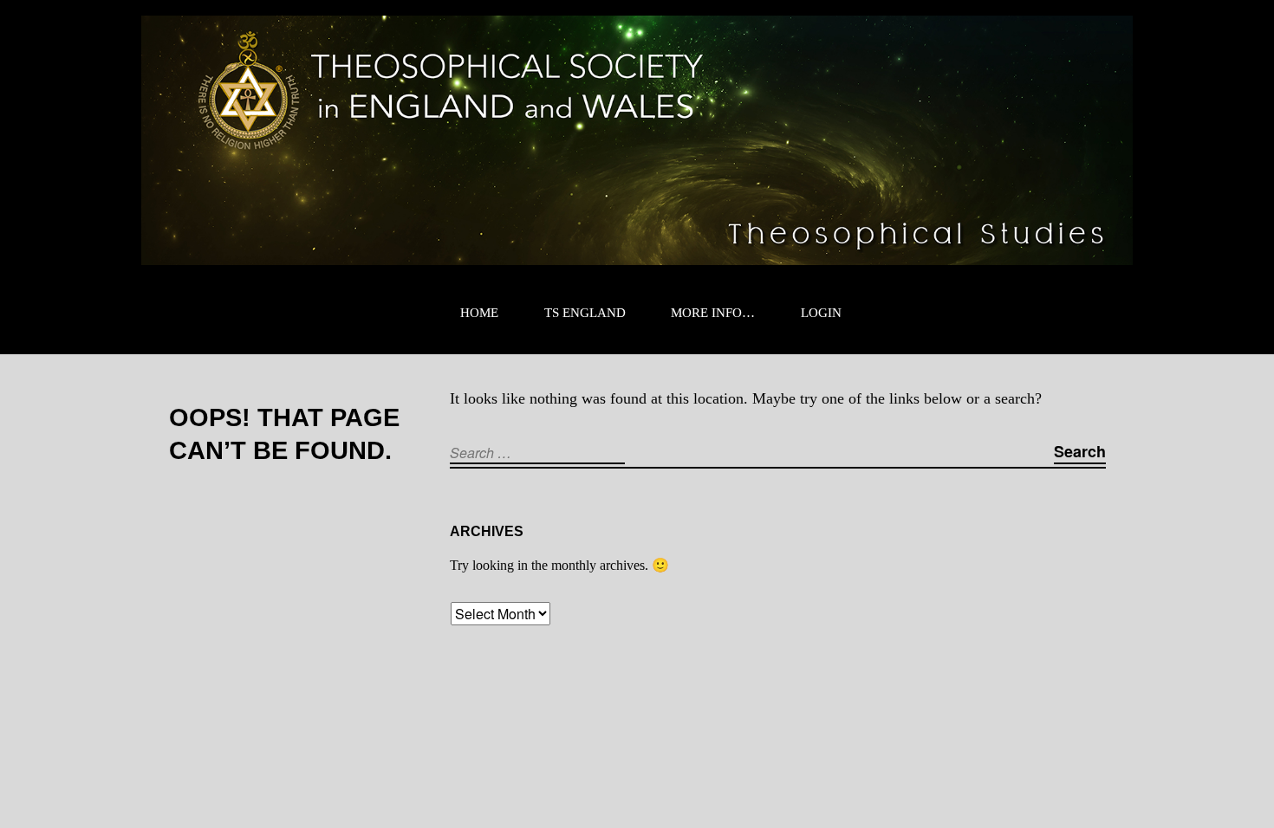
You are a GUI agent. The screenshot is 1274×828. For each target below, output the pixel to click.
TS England (585, 313)
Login (821, 313)
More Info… (713, 313)
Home (479, 313)
